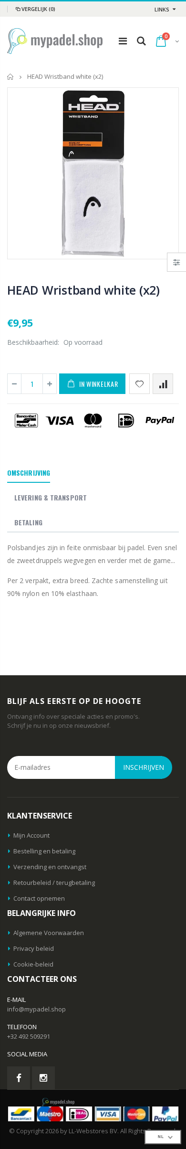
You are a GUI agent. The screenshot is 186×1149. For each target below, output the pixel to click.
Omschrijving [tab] (28, 473)
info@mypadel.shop (36, 1009)
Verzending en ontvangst (49, 866)
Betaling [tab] (28, 522)
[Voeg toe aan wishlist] (139, 383)
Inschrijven (143, 767)
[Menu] (123, 40)
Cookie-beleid (33, 964)
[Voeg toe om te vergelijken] (163, 383)
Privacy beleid (33, 948)
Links (162, 9)
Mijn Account (31, 835)
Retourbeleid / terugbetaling (54, 882)
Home (10, 77)
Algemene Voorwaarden (48, 932)
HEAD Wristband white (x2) (83, 290)
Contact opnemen (39, 898)
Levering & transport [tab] (50, 497)
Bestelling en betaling (44, 851)
